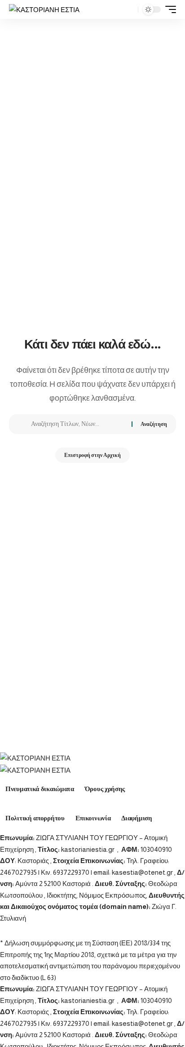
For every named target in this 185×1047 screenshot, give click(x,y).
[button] (129, 9)
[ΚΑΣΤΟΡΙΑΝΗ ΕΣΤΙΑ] (44, 10)
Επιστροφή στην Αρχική (92, 455)
